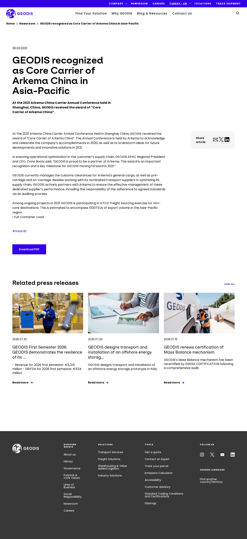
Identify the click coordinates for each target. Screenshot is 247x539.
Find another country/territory (211, 480)
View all (229, 284)
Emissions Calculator (159, 473)
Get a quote (153, 452)
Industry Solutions (110, 475)
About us (70, 454)
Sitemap (150, 503)
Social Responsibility (73, 495)
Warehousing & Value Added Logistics (112, 467)
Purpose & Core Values (72, 476)
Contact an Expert (157, 459)
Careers (69, 510)
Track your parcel (156, 466)
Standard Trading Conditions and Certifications (164, 495)
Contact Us (182, 13)
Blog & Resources (152, 13)
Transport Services (110, 452)
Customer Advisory (157, 487)
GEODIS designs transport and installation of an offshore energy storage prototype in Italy (122, 367)
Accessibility (153, 480)
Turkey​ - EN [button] (178, 4)
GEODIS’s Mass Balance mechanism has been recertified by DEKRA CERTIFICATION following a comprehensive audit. (198, 364)
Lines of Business (69, 486)
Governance (72, 468)
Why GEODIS (122, 13)
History (68, 461)
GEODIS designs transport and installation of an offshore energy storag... (120, 352)
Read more (20, 382)
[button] (116, 4)
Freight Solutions (109, 459)
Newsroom (71, 503)
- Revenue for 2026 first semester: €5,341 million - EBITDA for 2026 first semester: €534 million (46, 369)
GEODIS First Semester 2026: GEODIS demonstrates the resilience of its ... (47, 352)
